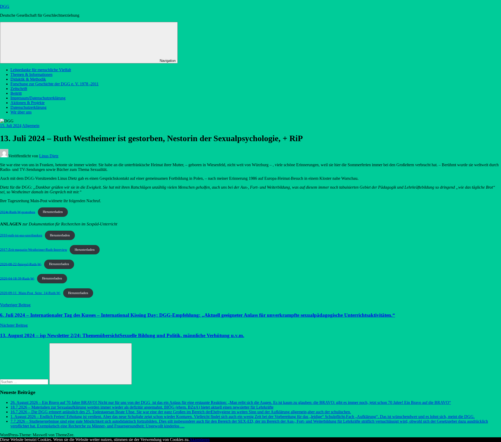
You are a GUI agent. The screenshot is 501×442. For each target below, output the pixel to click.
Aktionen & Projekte (27, 102)
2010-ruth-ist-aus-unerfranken (21, 235)
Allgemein (30, 125)
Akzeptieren (199, 439)
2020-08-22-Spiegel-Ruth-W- (20, 264)
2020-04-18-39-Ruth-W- (17, 278)
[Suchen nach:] (24, 381)
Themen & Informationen (31, 74)
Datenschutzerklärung (28, 107)
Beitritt (16, 93)
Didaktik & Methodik (28, 79)
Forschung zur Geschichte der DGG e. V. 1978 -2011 (54, 84)
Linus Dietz (48, 156)
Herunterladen (53, 212)
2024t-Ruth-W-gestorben (17, 212)
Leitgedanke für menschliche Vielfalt (40, 70)
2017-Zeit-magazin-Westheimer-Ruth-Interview (33, 250)
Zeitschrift (18, 88)
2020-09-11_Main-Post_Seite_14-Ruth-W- (30, 293)
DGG (4, 6)
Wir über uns (21, 112)
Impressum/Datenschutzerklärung (37, 98)
